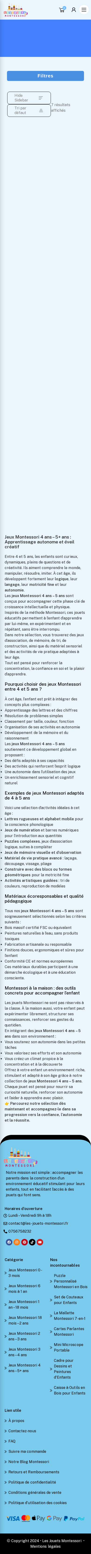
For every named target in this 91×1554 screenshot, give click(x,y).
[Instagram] (17, 1242)
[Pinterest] (24, 1242)
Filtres (45, 75)
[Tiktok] (32, 1242)
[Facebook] (9, 1242)
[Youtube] (40, 1242)
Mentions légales (45, 1546)
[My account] (74, 10)
